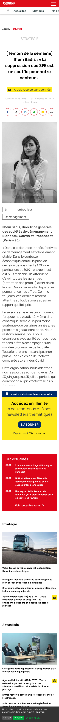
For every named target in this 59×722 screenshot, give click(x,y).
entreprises (25, 209)
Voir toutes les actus (27, 505)
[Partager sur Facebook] (7, 112)
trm (7, 209)
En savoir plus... (33, 717)
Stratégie (38, 11)
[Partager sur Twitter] (16, 112)
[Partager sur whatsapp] (34, 112)
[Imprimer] (51, 112)
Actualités (20, 11)
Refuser (7, 717)
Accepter (18, 717)
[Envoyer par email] (43, 112)
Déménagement (15, 217)
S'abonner (30, 424)
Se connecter (38, 433)
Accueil (6, 29)
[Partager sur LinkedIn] (25, 112)
